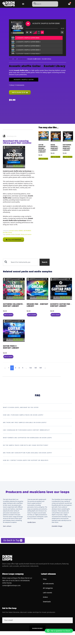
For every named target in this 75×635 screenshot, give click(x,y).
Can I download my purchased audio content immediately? (26, 430)
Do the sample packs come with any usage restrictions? (25, 445)
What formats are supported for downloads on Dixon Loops (27, 437)
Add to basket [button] (43, 159)
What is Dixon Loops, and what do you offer (20, 407)
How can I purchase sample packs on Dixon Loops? (23, 415)
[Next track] (30, 32)
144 (30, 368)
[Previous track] (27, 32)
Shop (45, 579)
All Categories (48, 588)
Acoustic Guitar (13, 230)
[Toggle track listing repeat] (42, 32)
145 (36, 368)
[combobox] (45, 4)
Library (23, 234)
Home (10, 59)
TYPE (15, 59)
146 (40, 368)
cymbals (8, 234)
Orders (45, 597)
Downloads (47, 602)
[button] (23, 4)
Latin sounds (47, 593)
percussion (28, 234)
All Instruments (48, 584)
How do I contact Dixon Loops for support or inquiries (25, 460)
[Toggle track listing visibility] (62, 32)
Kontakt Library (22, 59)
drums (13, 234)
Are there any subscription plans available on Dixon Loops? (27, 453)
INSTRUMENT (27, 230)
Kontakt (17, 234)
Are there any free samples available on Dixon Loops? (25, 422)
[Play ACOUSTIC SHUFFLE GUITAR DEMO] (28, 23)
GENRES (20, 230)
